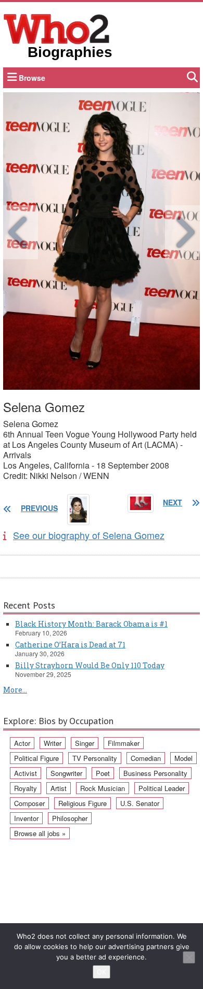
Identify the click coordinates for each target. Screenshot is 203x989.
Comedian (146, 758)
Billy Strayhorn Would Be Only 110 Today (89, 665)
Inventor (26, 818)
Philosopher (69, 818)
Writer (52, 743)
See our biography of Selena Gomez (88, 535)
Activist (25, 773)
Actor (22, 743)
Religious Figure (82, 803)
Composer (29, 803)
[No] (189, 957)
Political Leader (161, 788)
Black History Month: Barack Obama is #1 (91, 624)
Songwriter (66, 773)
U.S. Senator (139, 803)
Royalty (25, 788)
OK (101, 972)
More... (15, 690)
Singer (84, 743)
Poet (103, 773)
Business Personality (155, 773)
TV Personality (94, 758)
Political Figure (36, 758)
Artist (58, 788)
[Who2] (56, 28)
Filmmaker (123, 743)
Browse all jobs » (40, 833)
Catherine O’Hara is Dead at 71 (70, 644)
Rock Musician (102, 788)
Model (183, 758)
